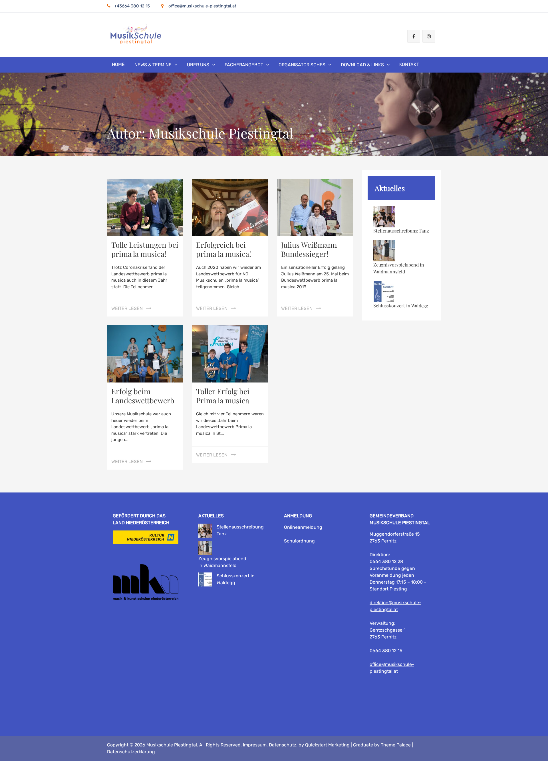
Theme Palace (396, 745)
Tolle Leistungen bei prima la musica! (144, 249)
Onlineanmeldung (303, 527)
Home (118, 64)
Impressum (255, 745)
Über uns (198, 64)
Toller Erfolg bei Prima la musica (222, 395)
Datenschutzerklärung (131, 751)
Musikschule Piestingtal (171, 745)
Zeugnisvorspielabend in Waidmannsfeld (398, 268)
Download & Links (362, 64)
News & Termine (153, 64)
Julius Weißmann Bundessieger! (309, 249)
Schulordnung (299, 541)
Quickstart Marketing (327, 745)
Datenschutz (282, 745)
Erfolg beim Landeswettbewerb (142, 395)
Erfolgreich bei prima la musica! (223, 249)
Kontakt (409, 64)
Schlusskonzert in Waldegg (400, 306)
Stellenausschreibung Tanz (401, 231)
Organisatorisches (302, 64)
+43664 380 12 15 (132, 6)
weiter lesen (127, 308)
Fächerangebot (244, 64)
